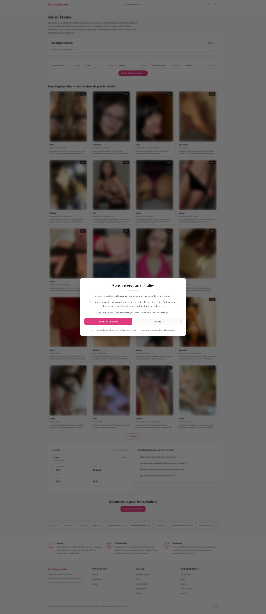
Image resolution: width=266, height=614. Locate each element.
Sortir (157, 321)
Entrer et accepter (108, 321)
